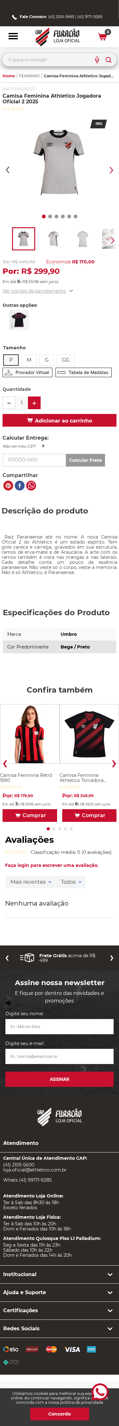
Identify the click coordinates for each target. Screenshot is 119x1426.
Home (9, 76)
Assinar (59, 1079)
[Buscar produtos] (108, 60)
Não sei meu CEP (19, 446)
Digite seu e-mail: (24, 1043)
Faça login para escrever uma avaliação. (52, 865)
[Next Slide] (114, 764)
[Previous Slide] (5, 764)
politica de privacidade (81, 1402)
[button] (13, 36)
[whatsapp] (31, 486)
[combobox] (59, 60)
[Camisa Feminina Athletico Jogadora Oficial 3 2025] (19, 320)
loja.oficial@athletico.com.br (35, 1170)
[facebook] (20, 486)
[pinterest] (8, 486)
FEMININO (29, 76)
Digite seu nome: (24, 1013)
